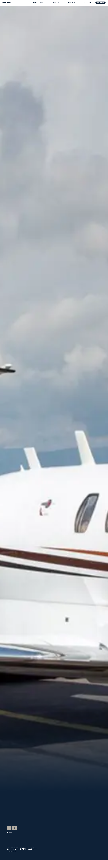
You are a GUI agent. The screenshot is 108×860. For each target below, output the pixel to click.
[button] (21, 3)
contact (100, 2)
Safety (87, 2)
